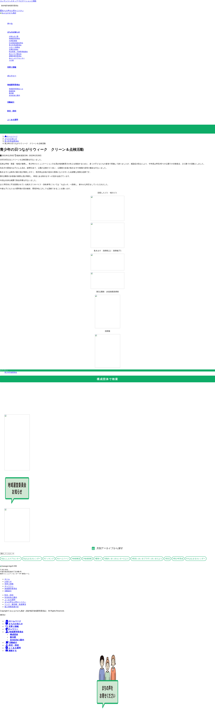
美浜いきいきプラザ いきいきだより (147, 559)
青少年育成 (178, 559)
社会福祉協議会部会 (16, 43)
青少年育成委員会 (15, 45)
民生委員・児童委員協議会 (18, 51)
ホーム (7, 579)
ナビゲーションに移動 (27, 1)
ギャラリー (8, 586)
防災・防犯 (8, 595)
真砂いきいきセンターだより (117, 559)
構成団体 (12, 91)
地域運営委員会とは (16, 89)
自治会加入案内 (14, 95)
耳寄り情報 (8, 584)
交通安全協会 (13, 49)
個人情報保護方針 (11, 607)
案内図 (11, 93)
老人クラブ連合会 (15, 54)
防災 (168, 559)
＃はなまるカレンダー (196, 559)
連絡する (12, 650)
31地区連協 (13, 41)
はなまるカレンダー (32, 559)
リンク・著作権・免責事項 (15, 604)
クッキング (49, 559)
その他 (11, 60)
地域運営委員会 (14, 38)
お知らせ (8, 581)
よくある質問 (9, 600)
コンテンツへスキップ (9, 1)
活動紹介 (8, 591)
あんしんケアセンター (17, 58)
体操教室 (76, 559)
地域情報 (88, 559)
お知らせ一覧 (13, 36)
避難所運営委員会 (15, 56)
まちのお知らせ (15, 624)
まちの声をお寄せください (13, 11)
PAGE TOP (208, 686)
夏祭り (98, 559)
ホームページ (63, 559)
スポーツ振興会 (14, 47)
